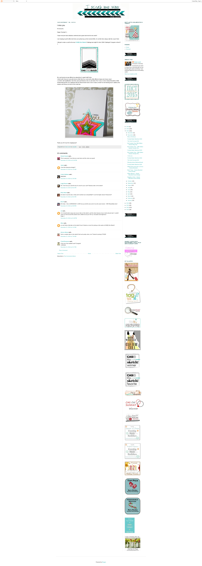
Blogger (104, 562)
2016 (127, 126)
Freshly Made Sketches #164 (134, 139)
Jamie (62, 165)
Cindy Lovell (137, 62)
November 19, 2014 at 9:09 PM (68, 206)
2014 (127, 130)
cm (61, 211)
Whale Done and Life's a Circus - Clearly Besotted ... (135, 167)
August (130, 185)
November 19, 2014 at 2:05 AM (68, 178)
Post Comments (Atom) (70, 256)
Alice (62, 223)
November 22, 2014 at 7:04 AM (68, 236)
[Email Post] (80, 146)
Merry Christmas (131, 136)
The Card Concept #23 (133, 160)
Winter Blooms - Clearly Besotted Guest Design (133, 174)
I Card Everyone (65, 241)
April (129, 194)
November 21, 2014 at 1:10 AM (68, 227)
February (130, 198)
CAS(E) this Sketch (81, 42)
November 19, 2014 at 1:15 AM (68, 169)
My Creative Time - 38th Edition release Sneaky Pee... (135, 147)
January (130, 200)
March (129, 196)
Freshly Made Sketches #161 (134, 164)
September (131, 183)
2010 (127, 209)
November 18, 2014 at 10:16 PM (69, 160)
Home (89, 253)
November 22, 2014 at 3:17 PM (68, 247)
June (129, 189)
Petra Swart (64, 192)
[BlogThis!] (84, 147)
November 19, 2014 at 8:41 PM (68, 187)
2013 (127, 203)
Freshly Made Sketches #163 (134, 150)
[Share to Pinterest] (88, 147)
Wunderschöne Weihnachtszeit (135, 162)
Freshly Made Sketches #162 (134, 158)
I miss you (129, 155)
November (130, 135)
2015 (127, 128)
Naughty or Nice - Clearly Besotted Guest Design (133, 177)
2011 (127, 207)
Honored (128, 49)
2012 (127, 205)
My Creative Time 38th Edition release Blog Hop (134, 144)
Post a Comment (63, 250)
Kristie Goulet (64, 156)
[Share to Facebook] (87, 147)
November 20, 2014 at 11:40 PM (69, 218)
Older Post (118, 253)
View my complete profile (131, 74)
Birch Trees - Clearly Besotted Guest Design (134, 170)
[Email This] (82, 147)
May (129, 191)
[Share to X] (85, 147)
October (130, 181)
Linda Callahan (65, 174)
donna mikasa (64, 232)
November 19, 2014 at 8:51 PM (68, 196)
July (129, 187)
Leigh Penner (64, 183)
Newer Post (60, 253)
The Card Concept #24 (133, 141)
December (130, 132)
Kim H (62, 201)
